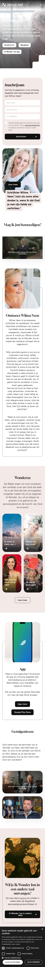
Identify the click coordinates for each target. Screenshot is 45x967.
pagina (23, 898)
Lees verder (16, 944)
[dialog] (22, 947)
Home (4, 16)
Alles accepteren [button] (12, 962)
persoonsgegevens (32, 125)
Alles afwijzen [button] (33, 962)
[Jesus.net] (12, 5)
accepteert (23, 254)
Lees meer (22, 600)
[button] (22, 958)
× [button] (42, 929)
